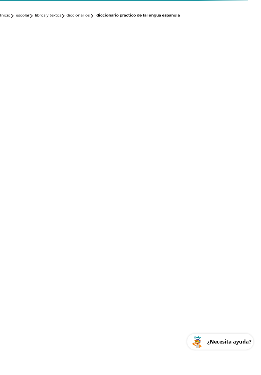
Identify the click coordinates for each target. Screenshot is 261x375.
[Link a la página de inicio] (7, 16)
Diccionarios (78, 15)
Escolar (23, 15)
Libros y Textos (48, 15)
